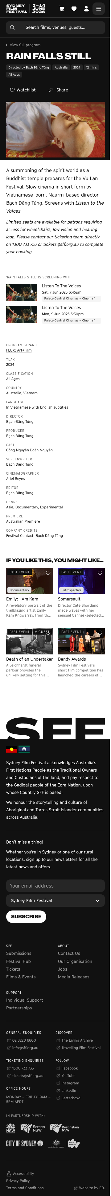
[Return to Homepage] (25, 9)
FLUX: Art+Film (18, 350)
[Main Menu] (98, 8)
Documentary (26, 507)
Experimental (51, 507)
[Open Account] (86, 8)
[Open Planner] (74, 8)
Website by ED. (92, 1187)
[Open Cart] (62, 8)
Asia (9, 507)
